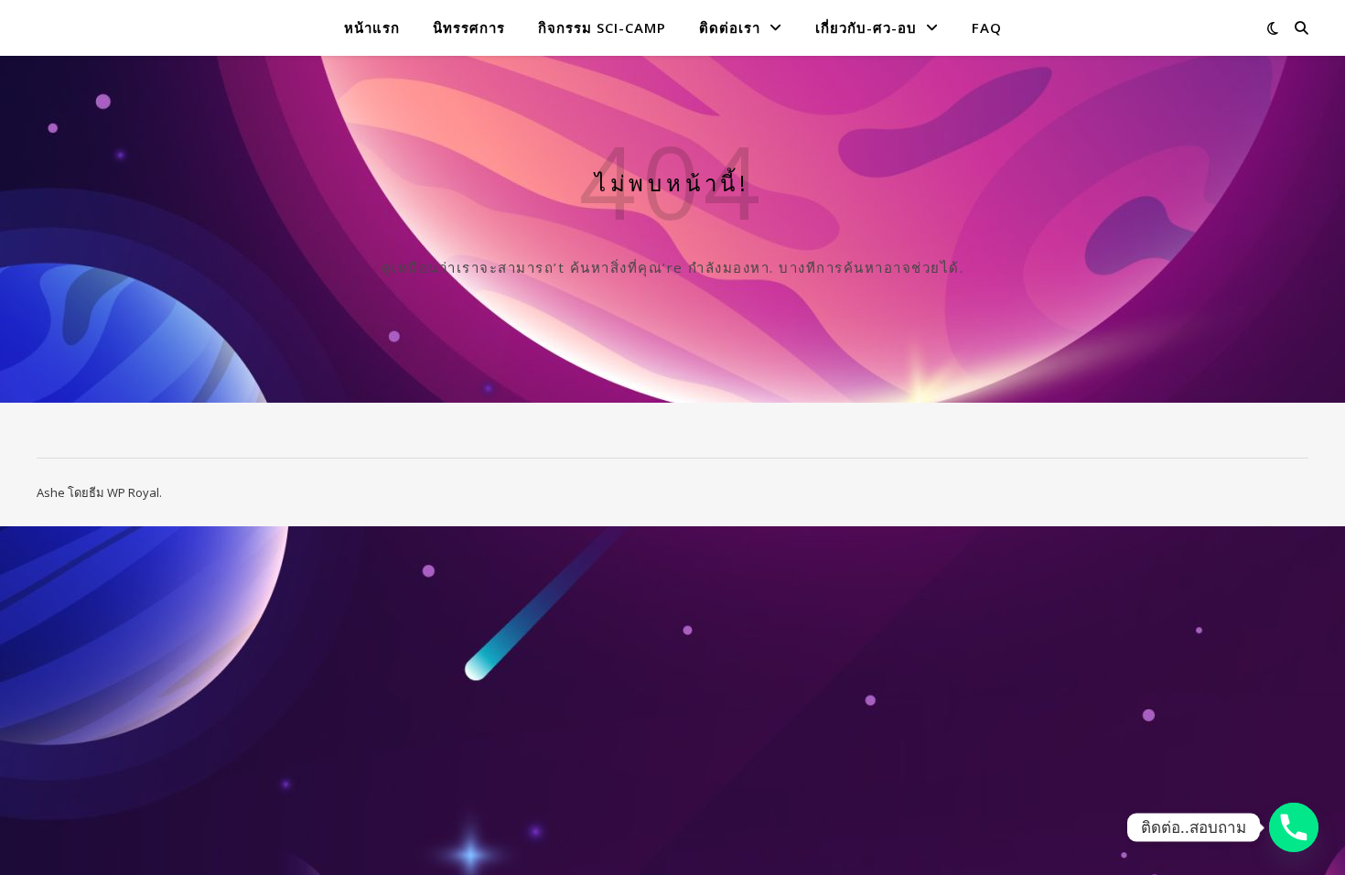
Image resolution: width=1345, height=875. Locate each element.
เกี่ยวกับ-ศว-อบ (866, 27)
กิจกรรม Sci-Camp (602, 27)
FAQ (987, 27)
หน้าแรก (372, 27)
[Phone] (1293, 827)
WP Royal (133, 492)
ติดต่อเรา (729, 27)
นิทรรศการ (469, 27)
